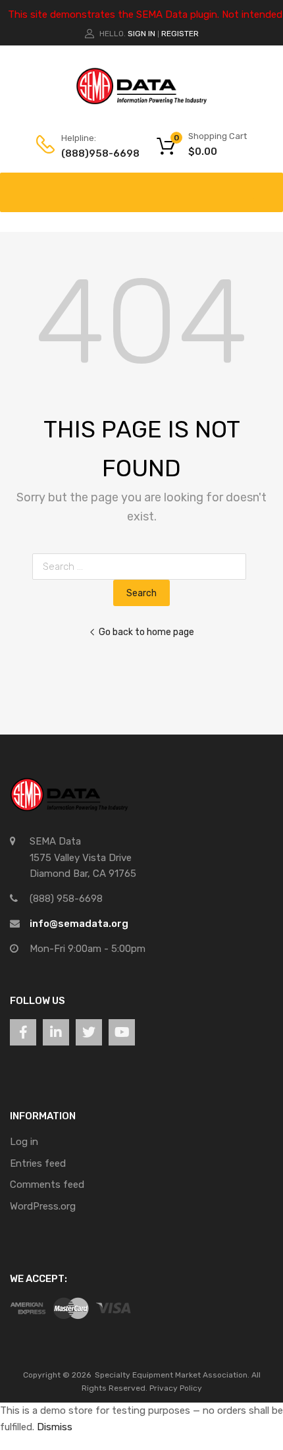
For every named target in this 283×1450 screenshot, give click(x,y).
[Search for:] (141, 566)
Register (180, 33)
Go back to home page (146, 632)
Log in (24, 1142)
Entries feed (38, 1163)
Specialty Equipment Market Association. (172, 1375)
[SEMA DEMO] (141, 101)
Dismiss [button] (54, 1427)
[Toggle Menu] (266, 186)
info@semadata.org (79, 924)
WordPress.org (43, 1206)
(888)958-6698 (93, 153)
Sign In (141, 33)
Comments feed (47, 1184)
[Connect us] (23, 1032)
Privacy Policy (175, 1388)
